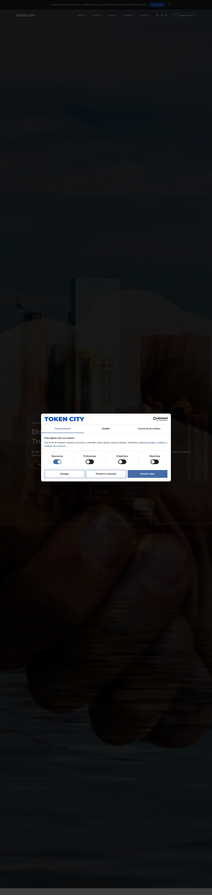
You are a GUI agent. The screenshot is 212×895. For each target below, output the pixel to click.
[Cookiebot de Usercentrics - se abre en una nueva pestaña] (155, 419)
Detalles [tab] (106, 428)
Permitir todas (147, 474)
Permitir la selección (106, 474)
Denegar (64, 474)
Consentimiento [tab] (63, 428)
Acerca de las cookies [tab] (149, 428)
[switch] (90, 462)
